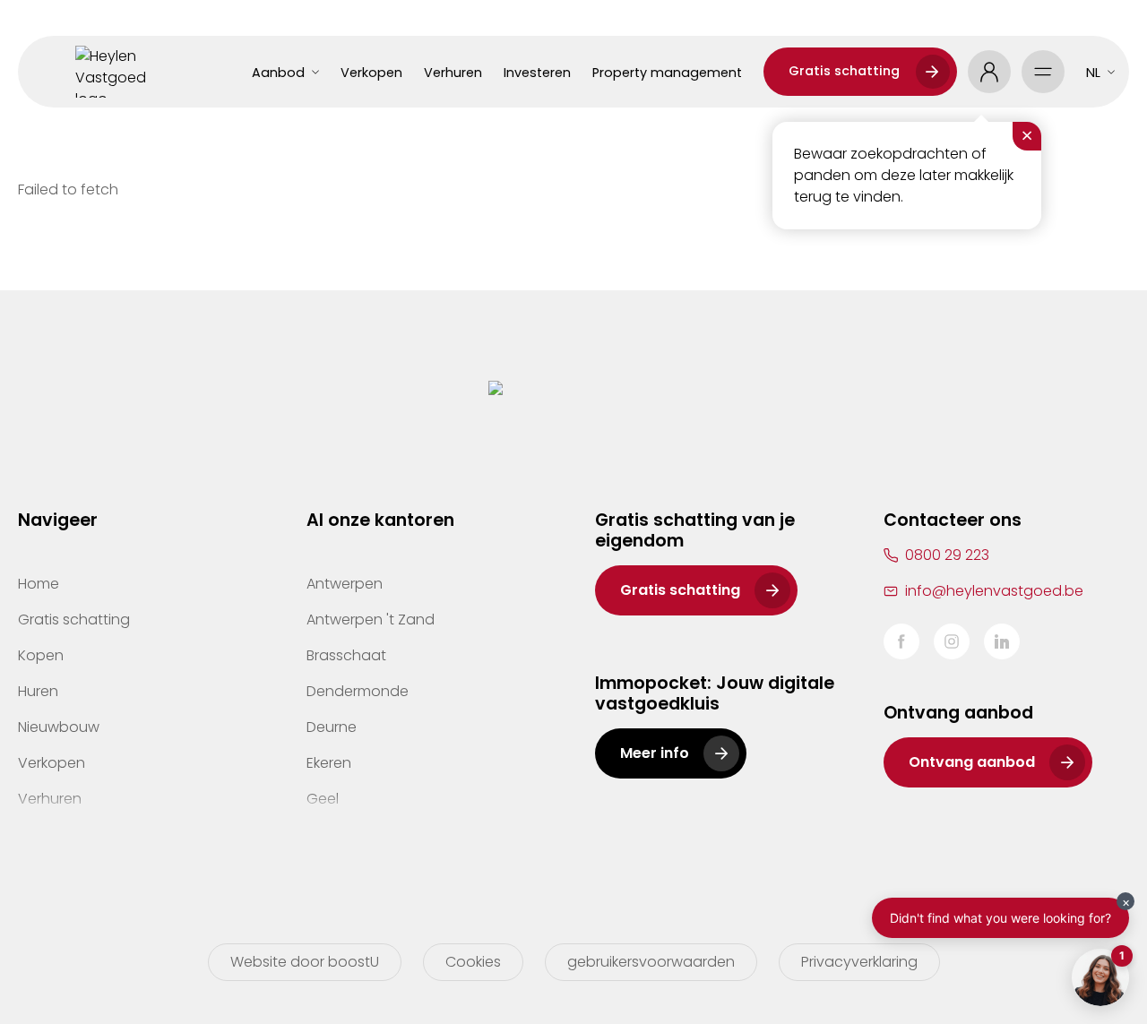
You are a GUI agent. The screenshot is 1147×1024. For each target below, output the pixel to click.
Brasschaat (346, 655)
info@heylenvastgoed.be (994, 591)
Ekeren (328, 763)
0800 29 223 (947, 555)
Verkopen (371, 73)
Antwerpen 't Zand (370, 619)
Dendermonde (357, 691)
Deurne (331, 727)
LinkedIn (1002, 641)
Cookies (473, 961)
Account (989, 71)
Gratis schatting (844, 71)
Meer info (654, 753)
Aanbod (278, 73)
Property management (667, 73)
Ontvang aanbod (972, 762)
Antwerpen (344, 583)
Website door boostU (304, 961)
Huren (38, 691)
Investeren (537, 73)
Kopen (41, 655)
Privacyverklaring (859, 961)
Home (38, 583)
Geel (322, 798)
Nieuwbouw (58, 727)
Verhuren (453, 73)
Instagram (952, 641)
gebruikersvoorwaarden (651, 961)
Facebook (901, 641)
